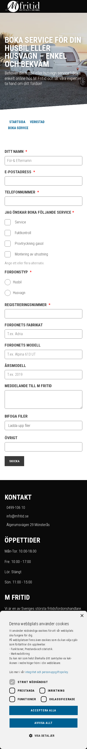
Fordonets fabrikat (24, 325)
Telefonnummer (22, 192)
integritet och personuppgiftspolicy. (47, 672)
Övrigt (11, 438)
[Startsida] (39, 6)
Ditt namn (16, 152)
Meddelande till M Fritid (28, 386)
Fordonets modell (23, 345)
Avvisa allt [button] (44, 723)
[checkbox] (8, 222)
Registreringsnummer (27, 305)
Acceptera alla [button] (43, 710)
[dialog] (43, 680)
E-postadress (20, 172)
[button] (43, 735)
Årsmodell (15, 366)
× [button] (82, 616)
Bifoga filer (16, 416)
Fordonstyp (18, 272)
